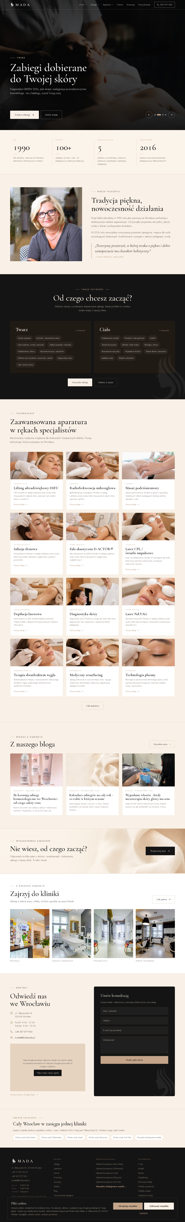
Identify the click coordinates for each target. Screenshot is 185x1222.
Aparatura (107, 4)
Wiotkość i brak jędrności (134, 338)
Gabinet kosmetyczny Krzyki (107, 1173)
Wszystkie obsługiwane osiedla (149, 1137)
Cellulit (152, 338)
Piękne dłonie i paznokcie (156, 351)
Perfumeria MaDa (145, 1182)
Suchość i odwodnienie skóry (47, 338)
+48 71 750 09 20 (20, 1172)
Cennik (120, 4)
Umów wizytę (51, 114)
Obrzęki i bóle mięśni (130, 344)
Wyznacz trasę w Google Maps (22, 1094)
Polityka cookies (144, 1190)
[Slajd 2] (157, 114)
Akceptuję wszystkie (128, 1206)
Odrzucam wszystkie (159, 1206)
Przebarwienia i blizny (26, 351)
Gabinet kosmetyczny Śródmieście (109, 1168)
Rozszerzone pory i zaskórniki (52, 351)
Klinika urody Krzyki (75, 1137)
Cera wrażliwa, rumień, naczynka (31, 344)
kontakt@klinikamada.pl (25, 1037)
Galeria (56, 1186)
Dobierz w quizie (105, 382)
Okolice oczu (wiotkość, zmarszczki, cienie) (35, 358)
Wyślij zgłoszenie (134, 1060)
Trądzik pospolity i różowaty (60, 344)
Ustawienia (143, 1213)
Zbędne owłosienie (126, 358)
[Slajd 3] (162, 114)
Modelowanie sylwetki (110, 338)
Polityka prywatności (146, 1186)
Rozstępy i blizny (151, 344)
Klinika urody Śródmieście (51, 1137)
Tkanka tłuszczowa (109, 344)
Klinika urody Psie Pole (122, 1137)
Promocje (131, 4)
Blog (55, 1190)
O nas (81, 4)
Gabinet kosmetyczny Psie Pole (108, 1182)
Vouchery (57, 1182)
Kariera (141, 1173)
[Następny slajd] (171, 115)
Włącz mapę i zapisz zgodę (48, 1072)
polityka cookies (34, 1214)
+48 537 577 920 (24, 1031)
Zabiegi (94, 4)
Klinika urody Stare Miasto (25, 1137)
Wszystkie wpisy (160, 744)
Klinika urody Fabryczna (98, 1137)
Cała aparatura (92, 705)
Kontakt (141, 1168)
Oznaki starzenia (24, 338)
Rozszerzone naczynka (110, 351)
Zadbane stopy (107, 358)
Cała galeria (161, 899)
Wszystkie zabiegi (80, 382)
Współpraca (143, 1177)
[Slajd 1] (155, 114)
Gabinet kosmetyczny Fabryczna (108, 1177)
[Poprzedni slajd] (149, 115)
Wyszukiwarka (144, 4)
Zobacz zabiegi (22, 114)
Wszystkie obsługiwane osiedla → (111, 1186)
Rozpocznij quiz (158, 851)
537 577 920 (166, 4)
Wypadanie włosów (132, 351)
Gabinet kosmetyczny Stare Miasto (109, 1164)
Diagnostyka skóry (65, 358)
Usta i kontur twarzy (25, 364)
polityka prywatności (50, 1214)
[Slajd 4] (165, 114)
